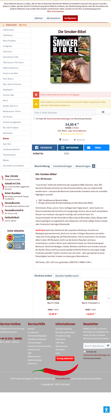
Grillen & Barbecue (10, 68)
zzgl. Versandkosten (77, 130)
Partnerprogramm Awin (65, 332)
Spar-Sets (7, 144)
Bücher (6, 138)
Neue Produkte (9, 40)
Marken (6, 160)
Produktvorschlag (63, 335)
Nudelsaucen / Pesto (12, 111)
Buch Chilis (53, 302)
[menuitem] (22, 25)
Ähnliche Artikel (43, 275)
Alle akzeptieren (53, 18)
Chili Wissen (8, 35)
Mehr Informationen (55, 11)
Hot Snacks (7, 116)
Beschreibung (42, 166)
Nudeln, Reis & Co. (10, 106)
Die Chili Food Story (64, 328)
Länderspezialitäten (11, 149)
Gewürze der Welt (10, 73)
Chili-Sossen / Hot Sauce (13, 62)
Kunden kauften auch (67, 275)
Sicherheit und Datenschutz (40, 346)
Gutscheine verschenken (13, 165)
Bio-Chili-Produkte (11, 127)
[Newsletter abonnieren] (108, 345)
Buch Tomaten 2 (91, 302)
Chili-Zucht (7, 51)
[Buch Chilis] (53, 290)
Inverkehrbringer (62, 166)
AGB (29, 353)
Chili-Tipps (60, 342)
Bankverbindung (35, 360)
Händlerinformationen (37, 339)
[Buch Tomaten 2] (90, 290)
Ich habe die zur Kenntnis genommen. (64, 118)
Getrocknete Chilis (11, 57)
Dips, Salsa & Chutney (12, 84)
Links (58, 353)
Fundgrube (7, 46)
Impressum (32, 363)
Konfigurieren (70, 18)
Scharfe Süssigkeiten (12, 122)
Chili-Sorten (61, 339)
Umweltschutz (34, 349)
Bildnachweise (62, 346)
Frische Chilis (8, 95)
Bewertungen (85, 166)
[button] (106, 409)
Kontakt (31, 328)
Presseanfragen (34, 342)
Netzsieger (60, 349)
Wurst (5, 100)
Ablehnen (39, 18)
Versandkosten (63, 378)
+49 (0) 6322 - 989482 (11, 338)
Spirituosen (8, 133)
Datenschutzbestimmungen (59, 118)
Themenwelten (9, 154)
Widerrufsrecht (34, 356)
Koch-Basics (8, 78)
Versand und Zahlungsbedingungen (37, 334)
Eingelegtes (8, 89)
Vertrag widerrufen (65, 358)
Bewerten (80, 140)
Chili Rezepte (8, 30)
